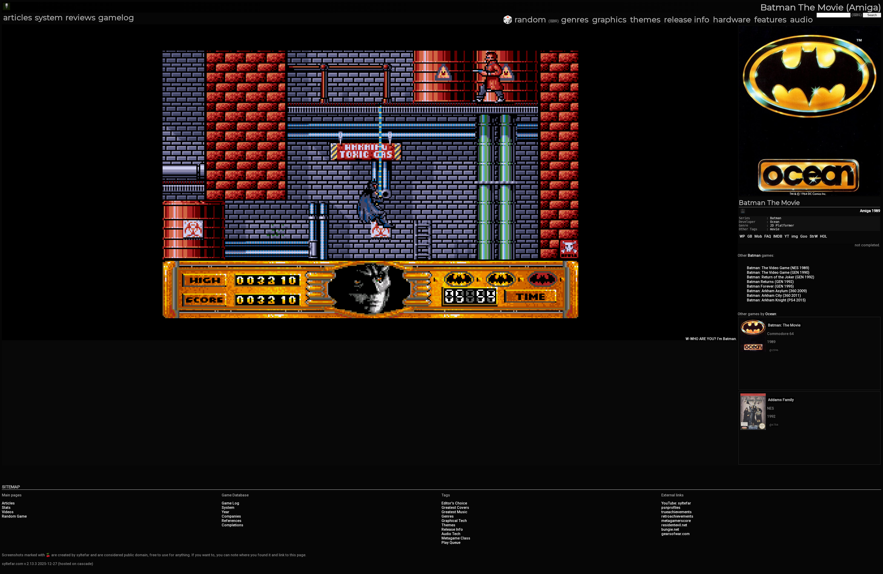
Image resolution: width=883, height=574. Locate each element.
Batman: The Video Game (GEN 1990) (778, 272)
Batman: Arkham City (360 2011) (774, 295)
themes (645, 19)
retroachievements (677, 516)
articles (17, 17)
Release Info (452, 529)
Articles (8, 503)
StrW (814, 236)
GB (749, 236)
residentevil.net (674, 525)
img (794, 236)
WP (742, 236)
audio (801, 19)
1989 (876, 211)
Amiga (865, 211)
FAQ (767, 236)
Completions (232, 525)
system (49, 17)
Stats (6, 507)
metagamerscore (676, 521)
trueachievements (676, 512)
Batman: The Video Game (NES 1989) (778, 268)
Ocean (774, 222)
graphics (609, 19)
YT (787, 236)
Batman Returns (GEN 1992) (770, 282)
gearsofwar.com (675, 534)
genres (574, 19)
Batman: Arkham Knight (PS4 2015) (776, 300)
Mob (758, 236)
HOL (823, 236)
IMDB (777, 236)
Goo (803, 236)
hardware (732, 19)
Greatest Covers (455, 507)
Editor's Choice (454, 503)
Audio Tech (451, 534)
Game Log (230, 503)
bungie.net (670, 529)
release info (686, 19)
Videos (8, 512)
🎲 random (524, 19)
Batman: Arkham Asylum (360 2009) (777, 291)
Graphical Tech (454, 521)
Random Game (14, 516)
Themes (448, 525)
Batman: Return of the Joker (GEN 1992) (780, 277)
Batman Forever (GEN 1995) (770, 286)
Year (225, 512)
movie (774, 229)
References (231, 521)
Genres (448, 516)
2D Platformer (782, 225)
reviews (80, 17)
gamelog (116, 17)
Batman (775, 218)
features (770, 19)
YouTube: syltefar (676, 503)
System (228, 507)
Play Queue (451, 542)
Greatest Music (454, 512)
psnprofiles (670, 507)
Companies (231, 516)
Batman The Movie (769, 203)
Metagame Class (456, 538)
